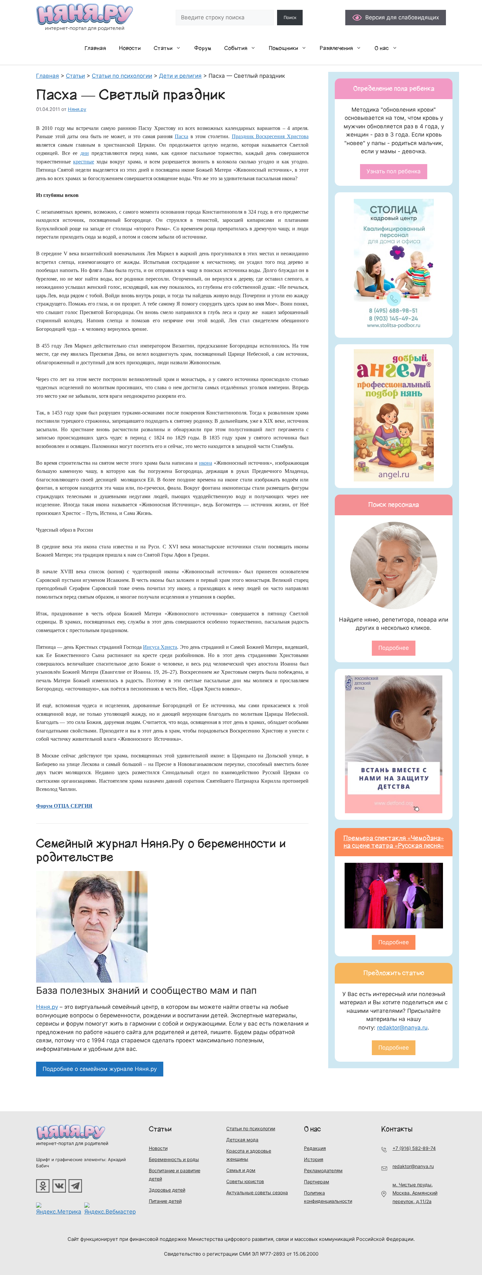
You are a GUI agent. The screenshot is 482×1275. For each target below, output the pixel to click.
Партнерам (316, 1181)
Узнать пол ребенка (394, 171)
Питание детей (165, 1201)
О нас (381, 48)
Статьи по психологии (250, 1128)
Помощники (283, 48)
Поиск (290, 17)
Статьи (163, 48)
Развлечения (336, 48)
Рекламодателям (323, 1170)
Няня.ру (47, 1007)
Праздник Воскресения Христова (270, 136)
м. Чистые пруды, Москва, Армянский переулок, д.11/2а (414, 1193)
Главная (95, 48)
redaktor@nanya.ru (402, 1027)
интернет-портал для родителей (72, 1143)
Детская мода (242, 1139)
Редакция (315, 1148)
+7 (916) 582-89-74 (414, 1148)
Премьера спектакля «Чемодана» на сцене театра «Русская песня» (393, 842)
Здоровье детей (167, 1190)
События (235, 48)
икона (205, 463)
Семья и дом (240, 1170)
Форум (202, 48)
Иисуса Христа (160, 647)
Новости (130, 48)
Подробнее (393, 648)
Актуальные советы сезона (257, 1192)
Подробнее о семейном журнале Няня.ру (100, 1069)
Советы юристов (245, 1181)
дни (84, 153)
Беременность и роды (174, 1159)
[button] (180, 48)
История (313, 1159)
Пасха (181, 136)
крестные (83, 161)
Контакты (396, 1129)
